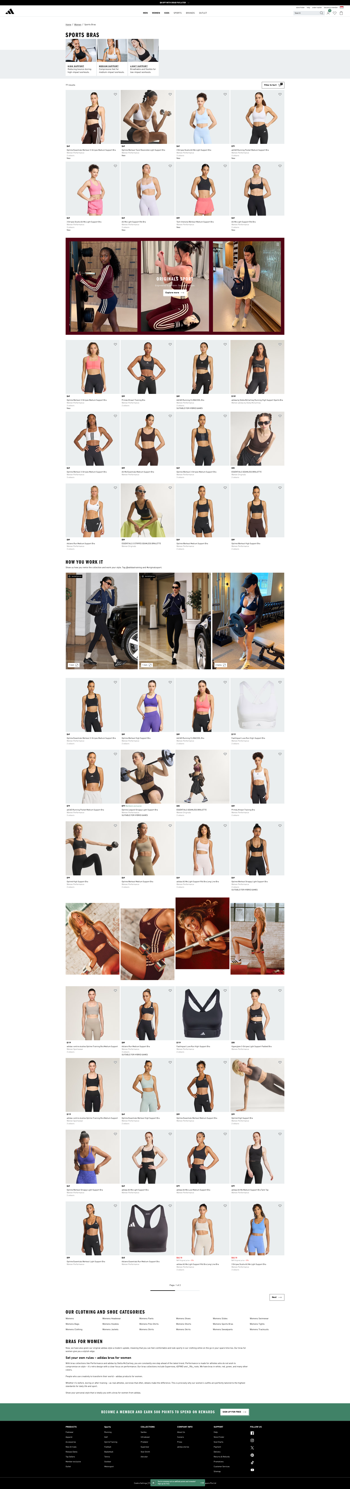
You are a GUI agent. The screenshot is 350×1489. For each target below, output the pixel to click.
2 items (218, 665)
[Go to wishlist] (334, 13)
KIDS (166, 13)
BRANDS (190, 13)
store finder (300, 7)
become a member (331, 7)
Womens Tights (257, 1324)
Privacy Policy (154, 1483)
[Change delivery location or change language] (342, 7)
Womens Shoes (183, 1319)
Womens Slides (220, 1319)
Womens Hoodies (110, 1324)
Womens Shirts (146, 1329)
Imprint (184, 1483)
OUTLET (203, 13)
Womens (70, 1319)
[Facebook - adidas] (267, 1433)
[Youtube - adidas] (267, 1470)
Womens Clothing (74, 1329)
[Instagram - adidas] (267, 1441)
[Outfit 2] (175, 621)
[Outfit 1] (102, 621)
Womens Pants (146, 1319)
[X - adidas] (267, 1448)
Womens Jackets (110, 1329)
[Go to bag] (341, 13)
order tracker (317, 7)
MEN (145, 13)
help (308, 7)
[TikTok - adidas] (267, 1463)
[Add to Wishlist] (115, 94)
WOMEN (156, 13)
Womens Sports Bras (223, 1324)
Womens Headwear (111, 1319)
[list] (175, 623)
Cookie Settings (140, 1483)
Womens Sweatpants (223, 1329)
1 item (71, 665)
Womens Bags (72, 1324)
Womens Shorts (183, 1324)
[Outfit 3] (248, 621)
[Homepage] (9, 11)
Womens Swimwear (259, 1319)
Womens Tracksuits (259, 1329)
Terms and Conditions (170, 1483)
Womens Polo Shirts (149, 1324)
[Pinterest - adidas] (267, 1455)
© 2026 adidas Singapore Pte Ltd (202, 1483)
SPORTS (178, 13)
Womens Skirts (183, 1329)
